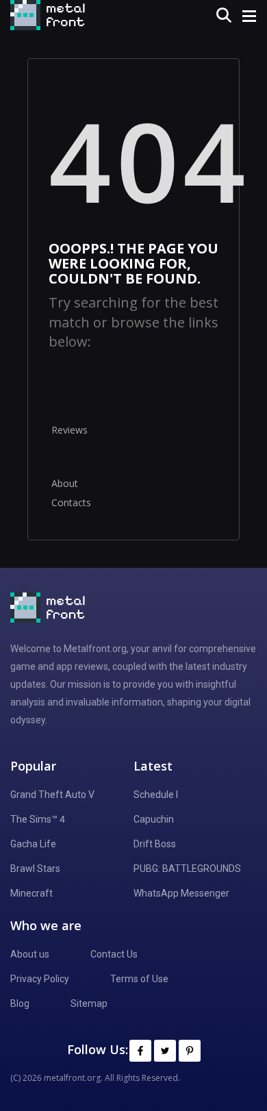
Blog (19, 1003)
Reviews (69, 429)
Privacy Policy (39, 978)
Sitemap (89, 1003)
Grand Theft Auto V (52, 794)
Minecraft (31, 893)
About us (29, 954)
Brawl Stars (35, 868)
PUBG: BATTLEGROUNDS (187, 868)
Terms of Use (139, 978)
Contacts (71, 502)
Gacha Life (33, 843)
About (64, 483)
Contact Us (114, 954)
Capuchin (154, 819)
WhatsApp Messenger (181, 893)
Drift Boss (155, 843)
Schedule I (156, 794)
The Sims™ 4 (37, 819)
